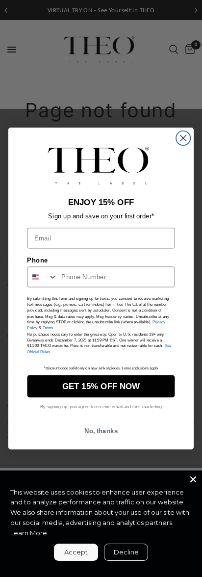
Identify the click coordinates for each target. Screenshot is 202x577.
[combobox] (42, 277)
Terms (48, 328)
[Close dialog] (183, 138)
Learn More (28, 533)
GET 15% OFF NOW (101, 386)
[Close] (193, 479)
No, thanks (101, 430)
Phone (37, 260)
